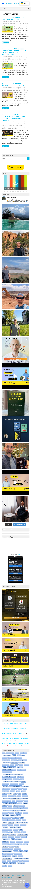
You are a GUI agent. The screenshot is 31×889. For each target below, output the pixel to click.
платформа (5, 827)
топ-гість (15, 851)
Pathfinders (19, 757)
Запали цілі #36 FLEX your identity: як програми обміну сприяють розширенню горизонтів (13, 117)
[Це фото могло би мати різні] (15, 509)
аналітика (5, 786)
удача (21, 851)
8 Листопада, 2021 (18, 122)
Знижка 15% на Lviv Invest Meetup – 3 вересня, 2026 (14, 723)
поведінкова (12, 827)
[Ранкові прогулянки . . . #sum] (15, 323)
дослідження (25, 798)
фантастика (9, 853)
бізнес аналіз (5, 791)
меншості (11, 812)
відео (22, 23)
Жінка (4, 767)
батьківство (14, 788)
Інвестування (5, 25)
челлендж (26, 858)
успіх (4, 853)
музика (12, 815)
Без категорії (5, 764)
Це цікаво (5, 783)
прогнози (23, 832)
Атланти (22, 762)
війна (15, 793)
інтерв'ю (4, 865)
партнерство (24, 822)
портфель (5, 832)
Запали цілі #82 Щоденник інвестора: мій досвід (13, 19)
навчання (5, 820)
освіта (27, 127)
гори (20, 793)
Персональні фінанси (6, 128)
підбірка (17, 836)
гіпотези (24, 793)
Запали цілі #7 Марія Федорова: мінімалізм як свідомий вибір (13, 656)
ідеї (20, 860)
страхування (17, 848)
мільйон (18, 815)
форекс (14, 856)
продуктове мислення (22, 834)
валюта (12, 791)
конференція (21, 805)
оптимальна (11, 822)
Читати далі (5, 42)
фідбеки (20, 856)
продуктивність (12, 834)
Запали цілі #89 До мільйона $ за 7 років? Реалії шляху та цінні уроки (14, 625)
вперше (4, 793)
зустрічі (4, 805)
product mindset (6, 760)
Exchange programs (6, 755)
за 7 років (5, 803)
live (9, 757)
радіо (13, 839)
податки (18, 827)
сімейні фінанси (15, 128)
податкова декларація (7, 829)
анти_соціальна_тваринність (15, 786)
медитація (5, 812)
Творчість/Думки (14, 781)
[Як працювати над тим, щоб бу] (15, 403)
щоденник (23, 25)
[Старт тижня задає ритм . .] (15, 217)
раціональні (19, 839)
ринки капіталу (19, 841)
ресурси (12, 841)
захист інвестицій (12, 803)
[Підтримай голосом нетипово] (15, 350)
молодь (25, 812)
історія (10, 865)
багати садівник (6, 788)
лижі (9, 810)
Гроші (21, 764)
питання (16, 824)
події (21, 829)
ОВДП (19, 769)
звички (26, 23)
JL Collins (4, 757)
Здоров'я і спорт (5, 58)
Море (14, 769)
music (13, 757)
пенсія (4, 824)
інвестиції (26, 860)
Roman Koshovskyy (7, 21)
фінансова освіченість (7, 858)
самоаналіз (12, 844)
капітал (10, 805)
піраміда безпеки (6, 839)
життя (26, 800)
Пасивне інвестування (7, 772)
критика (26, 808)
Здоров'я (20, 767)
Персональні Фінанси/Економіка (9, 23)
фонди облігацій (18, 853)
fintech (14, 755)
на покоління (11, 820)
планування (23, 824)
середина (19, 844)
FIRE (20, 23)
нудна (24, 820)
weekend (14, 760)
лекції (4, 810)
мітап (22, 817)
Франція (23, 781)
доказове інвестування (15, 798)
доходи (4, 800)
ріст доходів (5, 844)
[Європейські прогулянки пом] (15, 243)
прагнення (17, 832)
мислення (10, 25)
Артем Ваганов (14, 762)
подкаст (15, 829)
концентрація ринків (7, 808)
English (20, 123)
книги (15, 805)
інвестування (13, 863)
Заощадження (11, 767)
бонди (20, 788)
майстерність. (15, 810)
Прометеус (16, 779)
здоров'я (25, 803)
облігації (4, 822)
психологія (11, 836)
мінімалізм (15, 817)
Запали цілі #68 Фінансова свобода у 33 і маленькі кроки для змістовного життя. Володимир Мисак (14, 51)
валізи (18, 791)
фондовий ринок (25, 90)
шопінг (9, 860)
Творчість (5, 781)
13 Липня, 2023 (17, 56)
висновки (24, 791)
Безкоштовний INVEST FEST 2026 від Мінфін (12, 733)
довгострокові (6, 798)
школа (4, 860)
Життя (3, 59)
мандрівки (23, 810)
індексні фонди (21, 863)
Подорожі (20, 776)
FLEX (7, 125)
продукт (5, 834)
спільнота (5, 846)
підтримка (24, 836)
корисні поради (18, 59)
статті (17, 846)
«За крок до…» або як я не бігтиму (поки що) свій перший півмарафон (14, 671)
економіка (19, 800)
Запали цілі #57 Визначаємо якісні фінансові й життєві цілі (13, 705)
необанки (18, 820)
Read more (5, 600)
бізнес (25, 788)
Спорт (3, 61)
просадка (5, 836)
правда (11, 832)
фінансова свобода (18, 858)
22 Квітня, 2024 (17, 21)
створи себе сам (16, 25)
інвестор (5, 863)
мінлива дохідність (6, 817)
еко (13, 800)
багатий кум (26, 786)
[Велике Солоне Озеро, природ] (15, 270)
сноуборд (26, 844)
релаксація (5, 841)
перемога (10, 824)
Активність (11, 125)
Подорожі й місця (7, 779)
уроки (26, 851)
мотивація (23, 127)
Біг (16, 764)
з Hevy (18, 554)
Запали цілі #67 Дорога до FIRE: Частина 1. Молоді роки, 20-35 (15, 84)
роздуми (26, 841)
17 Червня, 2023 (17, 87)
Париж (23, 769)
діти (9, 800)
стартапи (11, 846)
